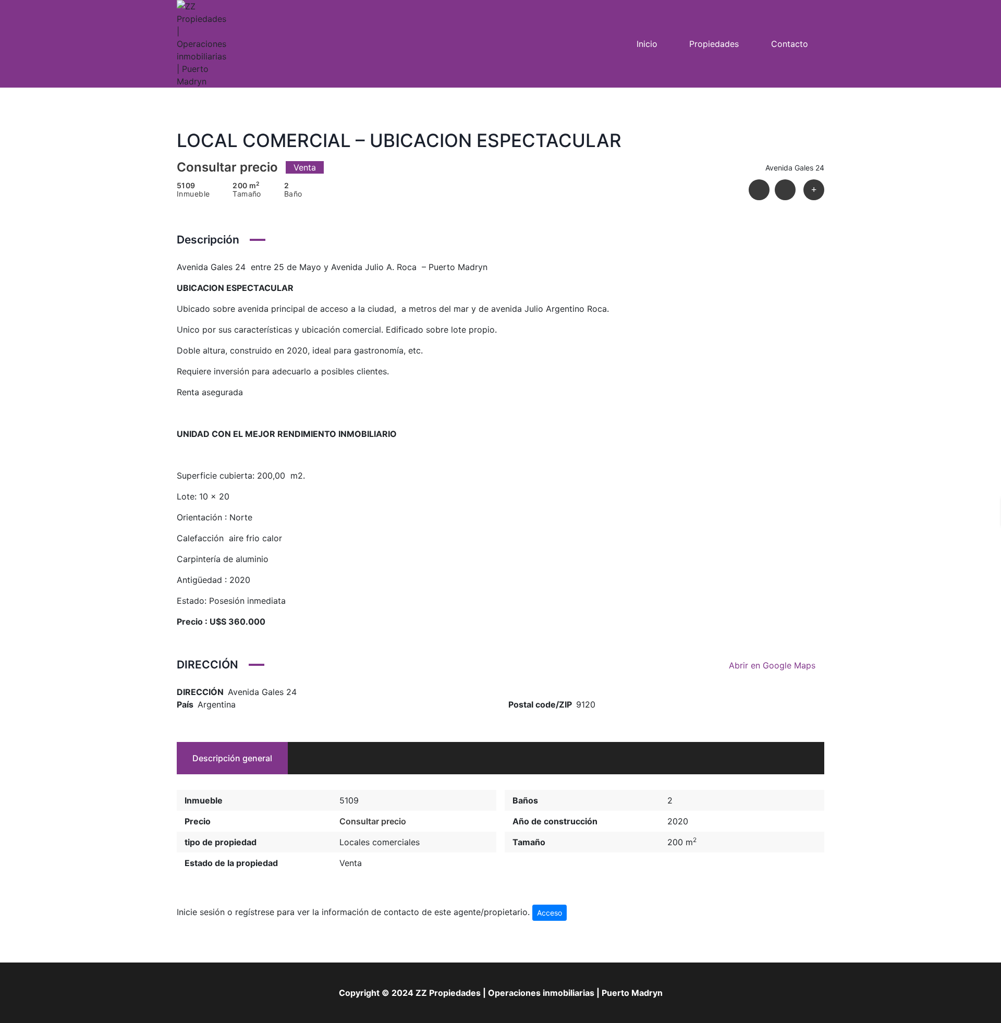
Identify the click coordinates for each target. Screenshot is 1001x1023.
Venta (350, 863)
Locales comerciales (379, 842)
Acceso (549, 912)
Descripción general (232, 758)
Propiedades (714, 44)
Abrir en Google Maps (773, 665)
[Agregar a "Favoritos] (785, 189)
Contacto (789, 44)
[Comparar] (813, 189)
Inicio (647, 44)
